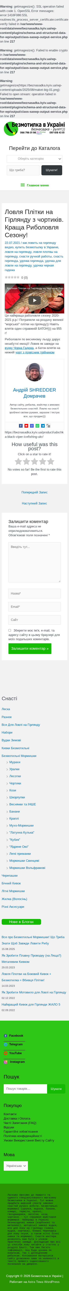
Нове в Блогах (21, 922)
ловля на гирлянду (18, 252)
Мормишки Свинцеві (24, 860)
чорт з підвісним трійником (34, 352)
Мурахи (14, 762)
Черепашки (10, 875)
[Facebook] (21, 426)
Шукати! (52, 170)
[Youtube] (26, 426)
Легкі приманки (20, 853)
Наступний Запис (34, 503)
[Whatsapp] (37, 426)
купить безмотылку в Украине (36, 247)
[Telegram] (43, 426)
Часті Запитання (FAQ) (20, 1123)
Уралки (14, 769)
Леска (6, 709)
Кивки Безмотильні (15, 748)
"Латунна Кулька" (21, 832)
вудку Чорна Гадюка (19, 348)
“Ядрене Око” (19, 846)
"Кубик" (14, 839)
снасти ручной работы (35, 256)
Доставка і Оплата (17, 1118)
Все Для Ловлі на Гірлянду (21, 725)
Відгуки (9, 1127)
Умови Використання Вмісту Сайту (29, 1140)
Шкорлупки (17, 797)
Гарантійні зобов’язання (21, 1131)
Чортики (15, 783)
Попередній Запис (35, 492)
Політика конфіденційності (23, 1136)
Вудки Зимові (11, 740)
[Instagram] (32, 426)
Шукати (56, 1089)
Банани (14, 811)
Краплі (14, 818)
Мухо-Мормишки (21, 825)
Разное (7, 717)
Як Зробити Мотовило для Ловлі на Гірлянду (34, 992)
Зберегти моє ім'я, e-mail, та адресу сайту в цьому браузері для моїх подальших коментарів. (34, 635)
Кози (12, 790)
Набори (7, 732)
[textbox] (33, 159)
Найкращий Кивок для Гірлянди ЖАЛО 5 (31, 1004)
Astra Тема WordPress (44, 1282)
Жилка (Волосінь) (14, 899)
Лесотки (15, 776)
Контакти (10, 1114)
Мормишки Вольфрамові (27, 868)
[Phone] (48, 426)
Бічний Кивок (11, 883)
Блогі (23, 1247)
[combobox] (34, 159)
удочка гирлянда (31, 261)
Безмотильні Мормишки (19, 756)
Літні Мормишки (13, 891)
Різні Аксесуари (13, 906)
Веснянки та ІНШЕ (22, 804)
